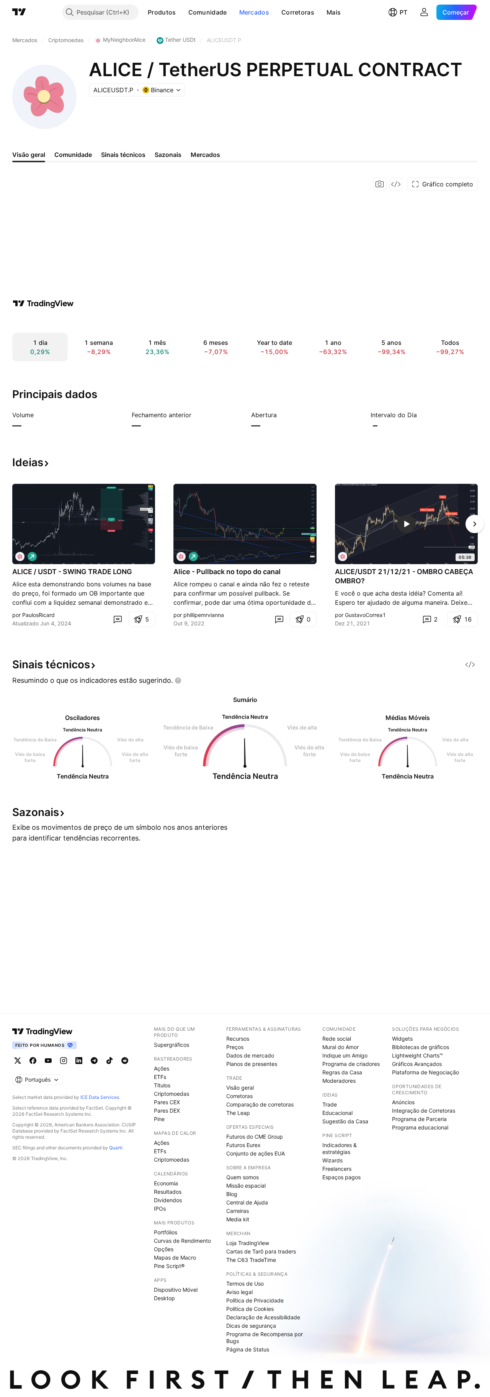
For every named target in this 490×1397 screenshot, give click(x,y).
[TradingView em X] (17, 1060)
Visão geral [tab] (28, 154)
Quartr (115, 1148)
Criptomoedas (171, 1093)
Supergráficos (171, 1044)
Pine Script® (169, 1266)
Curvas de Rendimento (182, 1240)
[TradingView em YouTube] (48, 1060)
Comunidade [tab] (73, 154)
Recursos (237, 1038)
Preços (234, 1047)
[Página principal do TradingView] (19, 12)
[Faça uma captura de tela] (379, 184)
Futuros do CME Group (254, 1136)
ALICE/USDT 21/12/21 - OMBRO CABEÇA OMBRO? (404, 576)
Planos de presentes (251, 1064)
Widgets (402, 1038)
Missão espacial (246, 1185)
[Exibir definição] (38, 414)
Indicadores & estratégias (339, 1148)
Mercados (254, 12)
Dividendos (168, 1200)
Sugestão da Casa (345, 1121)
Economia (166, 1183)
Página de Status (247, 1349)
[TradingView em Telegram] (94, 1060)
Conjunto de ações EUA (255, 1153)
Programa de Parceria (419, 1119)
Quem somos (242, 1177)
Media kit (237, 1219)
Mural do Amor (340, 1047)
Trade (329, 1104)
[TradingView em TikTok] (109, 1060)
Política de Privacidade (255, 1300)
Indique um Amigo (345, 1055)
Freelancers (336, 1168)
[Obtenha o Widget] (395, 184)
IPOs (160, 1208)
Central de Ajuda (247, 1202)
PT (403, 12)
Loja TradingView (247, 1243)
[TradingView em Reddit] (124, 1060)
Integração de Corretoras (423, 1110)
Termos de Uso (245, 1283)
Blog (231, 1194)
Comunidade (207, 12)
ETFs (160, 1077)
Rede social (336, 1038)
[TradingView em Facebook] (33, 1060)
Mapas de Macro (175, 1257)
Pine (159, 1119)
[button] (181, 12)
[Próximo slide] (475, 524)
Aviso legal (239, 1292)
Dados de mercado (250, 1055)
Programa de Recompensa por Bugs (264, 1337)
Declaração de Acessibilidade (263, 1317)
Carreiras (237, 1211)
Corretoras (297, 12)
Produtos (162, 12)
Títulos (162, 1085)
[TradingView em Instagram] (63, 1060)
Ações (161, 1068)
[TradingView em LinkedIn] (79, 1060)
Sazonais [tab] (168, 154)
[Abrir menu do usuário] (424, 12)
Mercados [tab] (205, 154)
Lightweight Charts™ (417, 1055)
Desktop (164, 1298)
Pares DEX (167, 1110)
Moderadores (339, 1080)
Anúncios (403, 1102)
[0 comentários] (117, 619)
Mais (334, 12)
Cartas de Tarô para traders (261, 1251)
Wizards (332, 1160)
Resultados (167, 1191)
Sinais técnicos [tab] (123, 154)
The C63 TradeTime (251, 1260)
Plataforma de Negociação (425, 1072)
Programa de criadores (351, 1064)
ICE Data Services (99, 1097)
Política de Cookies (250, 1309)
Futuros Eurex (243, 1145)
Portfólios (165, 1232)
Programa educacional (420, 1127)
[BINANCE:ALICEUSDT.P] (19, 556)
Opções (163, 1249)
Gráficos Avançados (417, 1064)
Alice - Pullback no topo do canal (227, 572)
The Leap (238, 1113)
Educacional (337, 1113)
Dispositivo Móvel (176, 1289)
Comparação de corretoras (260, 1104)
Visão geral (240, 1087)
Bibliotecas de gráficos (420, 1047)
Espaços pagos (341, 1177)
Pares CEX (167, 1102)
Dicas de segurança (251, 1325)
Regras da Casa (342, 1072)
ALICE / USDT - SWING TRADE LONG (72, 572)
